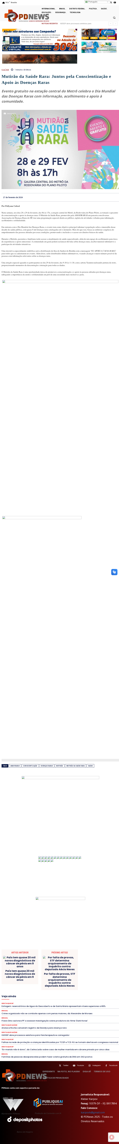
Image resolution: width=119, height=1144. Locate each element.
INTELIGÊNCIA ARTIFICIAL (59, 992)
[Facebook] (95, 197)
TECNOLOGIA (102, 1006)
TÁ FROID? (77, 1006)
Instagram (97, 1065)
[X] (111, 2)
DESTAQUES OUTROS (19, 987)
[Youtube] (115, 2)
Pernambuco (19, 1001)
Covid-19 (26, 981)
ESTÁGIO (60, 990)
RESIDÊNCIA (13, 1004)
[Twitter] (60, 1065)
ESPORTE (48, 990)
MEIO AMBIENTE (96, 995)
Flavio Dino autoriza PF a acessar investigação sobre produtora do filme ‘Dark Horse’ (45, 1020)
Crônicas (55, 981)
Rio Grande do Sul (47, 1004)
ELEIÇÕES (71, 987)
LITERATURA (18, 995)
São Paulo (91, 1004)
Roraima (62, 1004)
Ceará (80, 976)
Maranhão (32, 995)
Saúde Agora (12, 1006)
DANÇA (93, 981)
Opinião (74, 998)
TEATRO (89, 1006)
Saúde (90, 766)
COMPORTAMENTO (25, 978)
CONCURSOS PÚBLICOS (48, 978)
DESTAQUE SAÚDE (66, 984)
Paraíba (106, 998)
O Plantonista (61, 998)
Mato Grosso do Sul (77, 995)
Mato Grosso (58, 995)
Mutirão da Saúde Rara (75, 766)
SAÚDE (5, 70)
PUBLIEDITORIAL (80, 1001)
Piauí (31, 1001)
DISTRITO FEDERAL (40, 987)
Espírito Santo (34, 990)
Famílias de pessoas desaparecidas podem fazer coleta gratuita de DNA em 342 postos (47, 1056)
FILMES (31, 992)
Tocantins (84, 1009)
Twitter (65, 1065)
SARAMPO (104, 1004)
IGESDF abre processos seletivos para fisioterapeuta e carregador (35, 1035)
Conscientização (30, 766)
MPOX (37, 998)
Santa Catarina (76, 1004)
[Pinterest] (109, 197)
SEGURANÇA (43, 1006)
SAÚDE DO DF (28, 1006)
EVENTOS (72, 990)
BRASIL (70, 976)
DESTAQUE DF (48, 984)
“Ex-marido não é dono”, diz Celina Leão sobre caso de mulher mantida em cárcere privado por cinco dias (55, 1049)
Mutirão (59, 766)
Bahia (60, 976)
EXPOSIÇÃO (85, 990)
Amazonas (50, 976)
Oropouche (86, 998)
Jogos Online (99, 992)
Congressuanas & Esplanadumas (78, 978)
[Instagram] (89, 1065)
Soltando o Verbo (61, 1006)
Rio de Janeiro (29, 1004)
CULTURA (67, 981)
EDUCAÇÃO (58, 987)
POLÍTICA (41, 1001)
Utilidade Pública (99, 1009)
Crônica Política (40, 981)
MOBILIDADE (25, 998)
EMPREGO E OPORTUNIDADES (93, 987)
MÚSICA (47, 998)
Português (92, 2)
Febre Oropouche (16, 992)
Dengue (104, 981)
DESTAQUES (83, 984)
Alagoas (37, 976)
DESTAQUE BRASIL (29, 984)
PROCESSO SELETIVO (59, 1001)
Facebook (113, 1065)
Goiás (41, 992)
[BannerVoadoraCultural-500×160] (99, 34)
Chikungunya (92, 976)
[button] (114, 17)
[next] (115, 24)
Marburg (44, 995)
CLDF (103, 976)
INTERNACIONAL (82, 992)
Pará (97, 998)
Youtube (80, 1065)
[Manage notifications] (111, 1137)
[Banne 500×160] (99, 47)
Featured (99, 990)
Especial (20, 990)
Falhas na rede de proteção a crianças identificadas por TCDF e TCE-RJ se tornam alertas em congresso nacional (60, 1042)
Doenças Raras (47, 766)
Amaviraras (15, 766)
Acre (28, 976)
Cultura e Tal (80, 981)
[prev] (110, 24)
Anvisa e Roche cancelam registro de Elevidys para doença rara (34, 1027)
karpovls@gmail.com (93, 1112)
